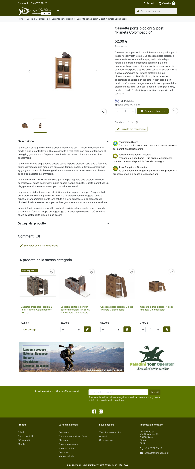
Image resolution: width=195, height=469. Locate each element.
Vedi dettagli (29, 329)
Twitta (132, 122)
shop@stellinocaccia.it (156, 452)
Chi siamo (64, 440)
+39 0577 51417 (153, 448)
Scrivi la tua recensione (133, 129)
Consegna (64, 432)
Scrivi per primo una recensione (39, 245)
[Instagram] (101, 411)
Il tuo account (106, 424)
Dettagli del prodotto (32, 223)
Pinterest (137, 122)
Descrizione (26, 141)
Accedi (103, 436)
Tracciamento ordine (110, 432)
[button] (148, 3)
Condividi (128, 122)
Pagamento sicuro (68, 444)
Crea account (106, 440)
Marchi (21, 444)
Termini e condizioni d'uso (73, 436)
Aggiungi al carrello (152, 111)
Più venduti (24, 440)
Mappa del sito (67, 456)
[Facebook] (94, 411)
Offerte (21, 432)
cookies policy (66, 448)
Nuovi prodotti (25, 436)
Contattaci (64, 452)
